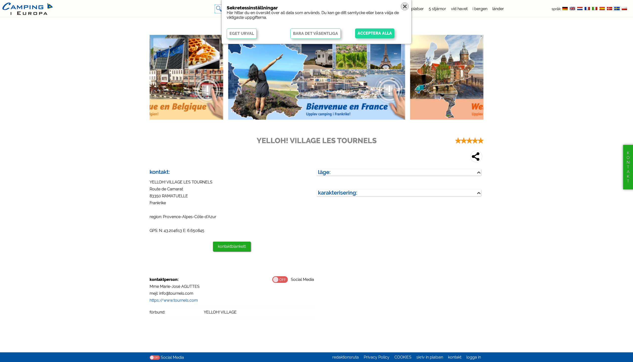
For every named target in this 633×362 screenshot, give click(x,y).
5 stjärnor (437, 8)
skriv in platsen (429, 357)
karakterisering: (337, 193)
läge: (324, 172)
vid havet (459, 8)
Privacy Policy (376, 357)
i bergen (480, 8)
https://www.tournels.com (174, 300)
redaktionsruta (345, 357)
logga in (473, 357)
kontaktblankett (232, 246)
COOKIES (402, 357)
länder (498, 8)
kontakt (454, 357)
